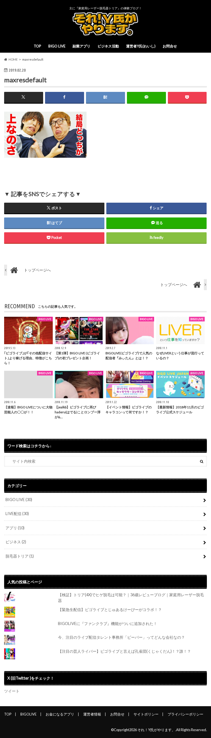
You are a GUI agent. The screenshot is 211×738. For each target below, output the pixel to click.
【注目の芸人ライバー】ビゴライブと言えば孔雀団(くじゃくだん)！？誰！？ (124, 651)
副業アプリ (81, 46)
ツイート (12, 691)
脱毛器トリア (19, 556)
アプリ (14, 527)
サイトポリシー (146, 714)
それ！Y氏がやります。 (156, 730)
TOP (37, 46)
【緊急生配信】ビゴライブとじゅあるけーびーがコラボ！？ (110, 609)
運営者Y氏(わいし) (141, 46)
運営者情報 (92, 714)
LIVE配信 (17, 513)
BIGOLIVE (28, 714)
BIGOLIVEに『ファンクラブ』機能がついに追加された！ (107, 623)
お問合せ (170, 46)
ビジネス (15, 541)
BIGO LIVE (56, 46)
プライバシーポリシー (185, 714)
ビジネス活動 (108, 46)
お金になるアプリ (60, 714)
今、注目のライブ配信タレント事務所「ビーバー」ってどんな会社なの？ (121, 637)
